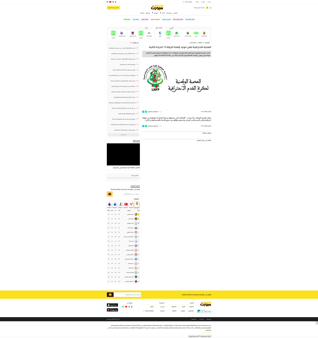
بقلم (160, 111)
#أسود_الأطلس (145, 19)
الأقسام (192, 303)
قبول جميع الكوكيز (205, 336)
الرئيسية (207, 42)
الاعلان (152, 306)
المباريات (175, 13)
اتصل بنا (203, 2)
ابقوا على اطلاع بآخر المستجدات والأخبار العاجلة (125, 189)
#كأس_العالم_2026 (190, 19)
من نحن (209, 2)
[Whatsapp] (146, 111)
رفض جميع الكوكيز (194, 336)
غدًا (147, 28)
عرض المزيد (123, 135)
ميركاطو (148, 13)
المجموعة (161, 303)
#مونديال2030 (127, 19)
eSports (142, 13)
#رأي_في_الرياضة (166, 19)
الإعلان (197, 2)
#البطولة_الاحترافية (155, 19)
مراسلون (156, 111)
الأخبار (163, 13)
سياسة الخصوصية (206, 332)
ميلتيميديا (169, 13)
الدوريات (156, 13)
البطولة (200, 42)
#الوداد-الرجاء (136, 19)
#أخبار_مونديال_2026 (178, 19)
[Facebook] (143, 111)
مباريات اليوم (159, 28)
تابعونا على (129, 303)
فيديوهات (193, 319)
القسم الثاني (192, 42)
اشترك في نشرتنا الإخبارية (113, 8)
